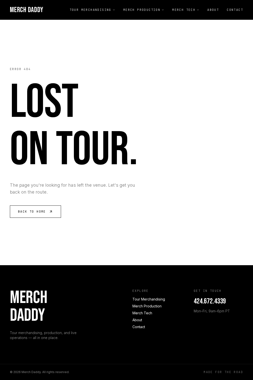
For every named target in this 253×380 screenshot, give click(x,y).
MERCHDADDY (28, 306)
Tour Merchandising (90, 10)
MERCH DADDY (26, 9)
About (213, 10)
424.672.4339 (210, 301)
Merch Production (141, 10)
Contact (235, 10)
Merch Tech (183, 10)
